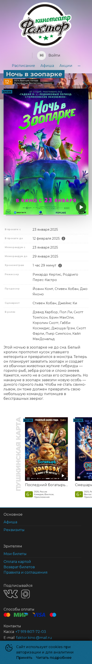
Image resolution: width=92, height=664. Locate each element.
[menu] (46, 66)
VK (11, 594)
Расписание (23, 66)
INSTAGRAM (25, 594)
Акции (65, 66)
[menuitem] (23, 66)
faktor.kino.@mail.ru (34, 638)
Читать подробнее (53, 657)
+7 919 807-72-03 (30, 632)
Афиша (47, 66)
